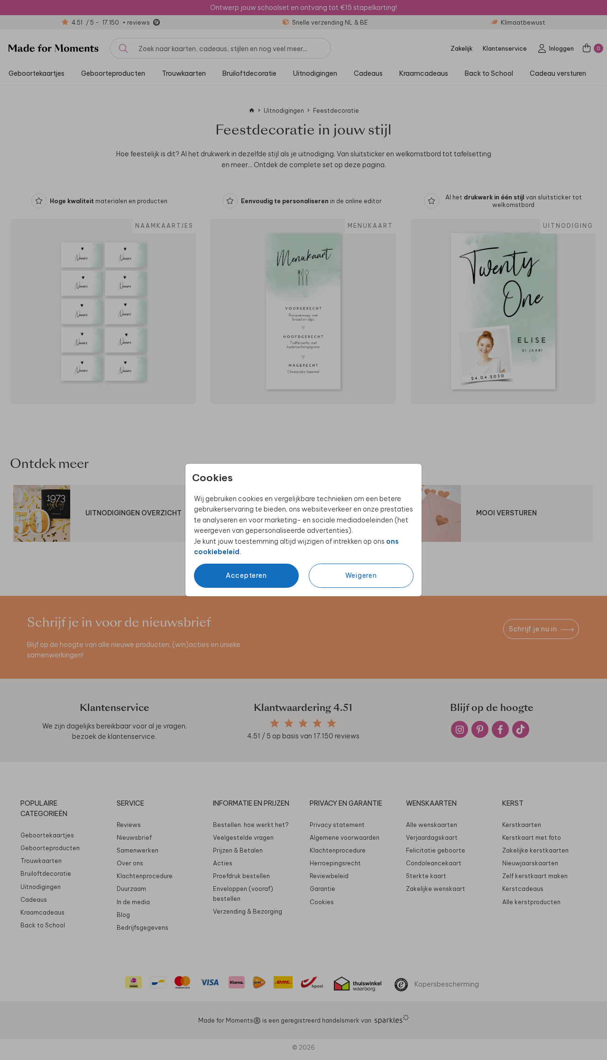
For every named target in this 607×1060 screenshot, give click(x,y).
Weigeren (361, 575)
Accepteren (246, 575)
